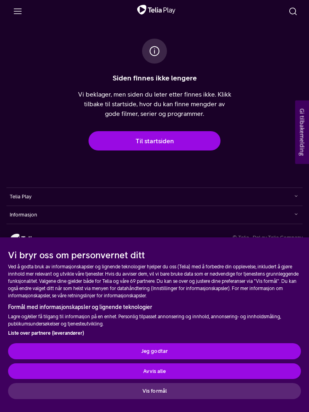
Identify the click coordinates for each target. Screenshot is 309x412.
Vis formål (154, 391)
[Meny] (18, 11)
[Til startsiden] (156, 11)
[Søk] (293, 11)
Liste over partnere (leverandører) (46, 333)
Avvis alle (154, 371)
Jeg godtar (154, 351)
